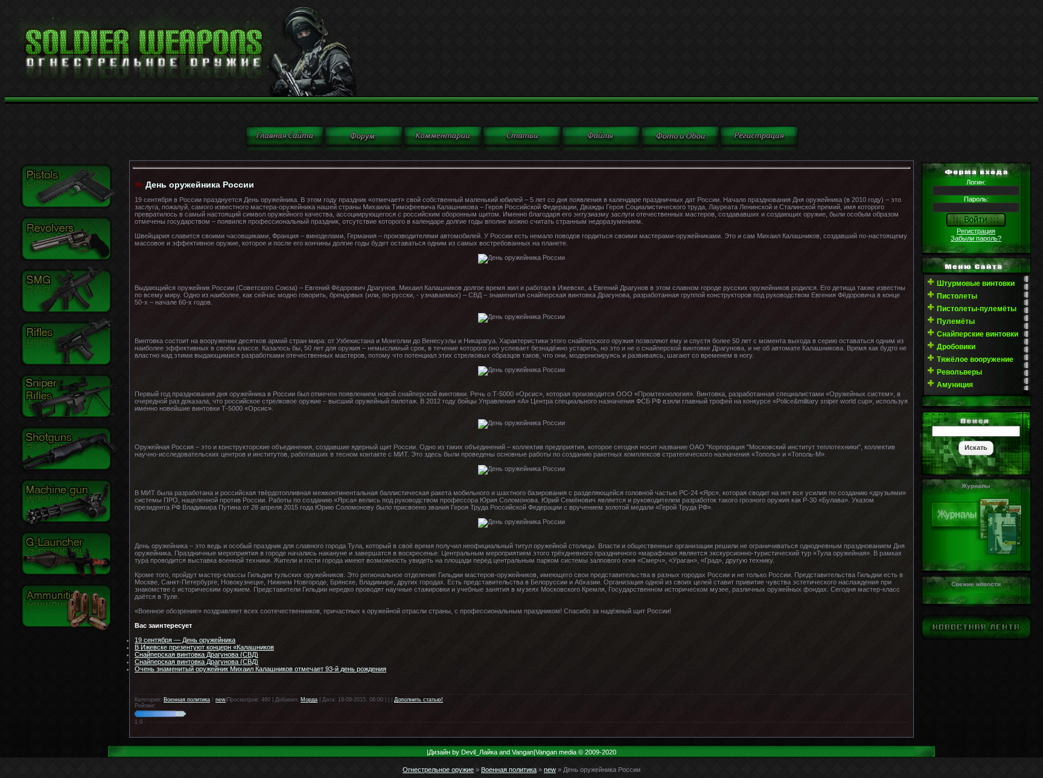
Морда (309, 700)
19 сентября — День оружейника (185, 640)
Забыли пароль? (976, 238)
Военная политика (187, 700)
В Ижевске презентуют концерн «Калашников (204, 647)
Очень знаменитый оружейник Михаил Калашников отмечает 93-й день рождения (260, 668)
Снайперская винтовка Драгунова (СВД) (196, 654)
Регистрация (976, 231)
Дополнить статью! (418, 700)
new (220, 700)
